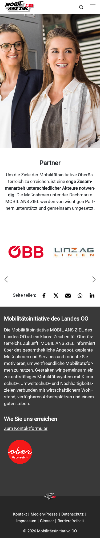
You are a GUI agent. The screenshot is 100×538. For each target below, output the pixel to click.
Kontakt (20, 514)
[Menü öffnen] (92, 7)
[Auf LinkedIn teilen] (90, 297)
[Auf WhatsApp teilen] (78, 297)
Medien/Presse (44, 514)
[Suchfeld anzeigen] (81, 7)
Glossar (47, 520)
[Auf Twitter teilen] (54, 297)
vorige (6, 280)
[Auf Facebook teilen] (42, 297)
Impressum (26, 520)
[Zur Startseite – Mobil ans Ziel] (19, 6)
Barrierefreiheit (71, 520)
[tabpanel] (26, 251)
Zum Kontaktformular (25, 428)
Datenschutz (72, 514)
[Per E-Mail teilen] (66, 297)
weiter (94, 280)
